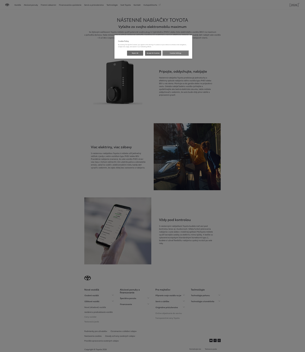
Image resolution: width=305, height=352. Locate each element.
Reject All (135, 53)
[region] (153, 47)
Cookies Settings (175, 53)
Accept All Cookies (153, 53)
